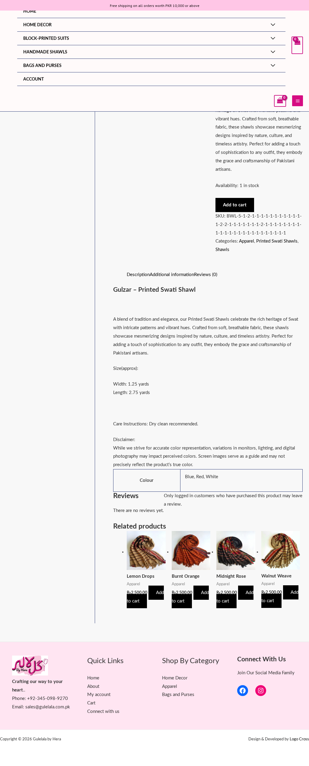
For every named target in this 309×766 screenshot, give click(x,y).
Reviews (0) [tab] (205, 274)
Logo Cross (299, 739)
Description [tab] (138, 274)
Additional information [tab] (172, 274)
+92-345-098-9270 (47, 698)
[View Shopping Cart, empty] (297, 45)
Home (29, 11)
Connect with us (103, 711)
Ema (16, 707)
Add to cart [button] (145, 596)
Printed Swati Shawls (277, 241)
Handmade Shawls (45, 52)
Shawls (222, 249)
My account (98, 694)
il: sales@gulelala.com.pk (45, 707)
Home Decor (37, 25)
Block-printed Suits (46, 39)
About (93, 686)
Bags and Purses (42, 66)
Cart (91, 703)
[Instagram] (260, 690)
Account (33, 79)
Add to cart (235, 205)
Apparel (246, 241)
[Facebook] (242, 690)
